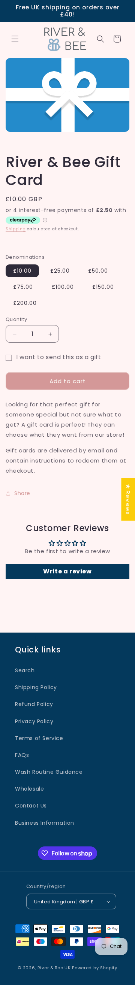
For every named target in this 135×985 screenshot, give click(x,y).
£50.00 (98, 271)
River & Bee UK (54, 968)
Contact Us (31, 805)
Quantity (16, 319)
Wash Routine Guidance (49, 772)
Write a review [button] (67, 571)
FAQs (22, 755)
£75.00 (23, 287)
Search (25, 670)
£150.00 (103, 287)
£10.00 (22, 271)
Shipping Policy (36, 687)
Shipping (16, 229)
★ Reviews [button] (128, 499)
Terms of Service (39, 738)
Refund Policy (34, 704)
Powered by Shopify (94, 968)
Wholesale (29, 788)
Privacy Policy (34, 721)
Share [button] (22, 493)
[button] (15, 39)
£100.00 (63, 287)
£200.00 (25, 303)
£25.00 (60, 271)
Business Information (44, 823)
